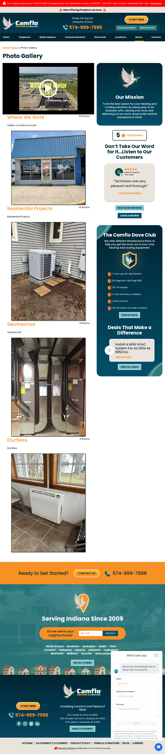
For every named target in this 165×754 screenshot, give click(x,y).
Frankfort (50, 649)
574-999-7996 (85, 27)
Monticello (57, 653)
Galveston (65, 649)
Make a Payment (82, 728)
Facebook (19, 723)
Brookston (73, 646)
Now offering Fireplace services (82, 9)
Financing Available (126, 28)
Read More (156, 3)
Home (6, 47)
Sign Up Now (130, 315)
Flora (113, 646)
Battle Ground (54, 646)
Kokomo (80, 649)
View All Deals (129, 366)
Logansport (111, 649)
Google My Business (31, 723)
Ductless (17, 440)
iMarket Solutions (67, 748)
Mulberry (72, 653)
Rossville (86, 653)
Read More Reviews (129, 207)
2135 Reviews (135, 135)
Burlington (89, 646)
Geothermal (21, 324)
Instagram (25, 723)
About (15, 47)
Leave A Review (129, 215)
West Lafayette (104, 653)
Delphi (102, 646)
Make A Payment (147, 28)
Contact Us (86, 573)
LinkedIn (37, 723)
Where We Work (25, 117)
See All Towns (82, 662)
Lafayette (94, 649)
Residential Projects (30, 208)
